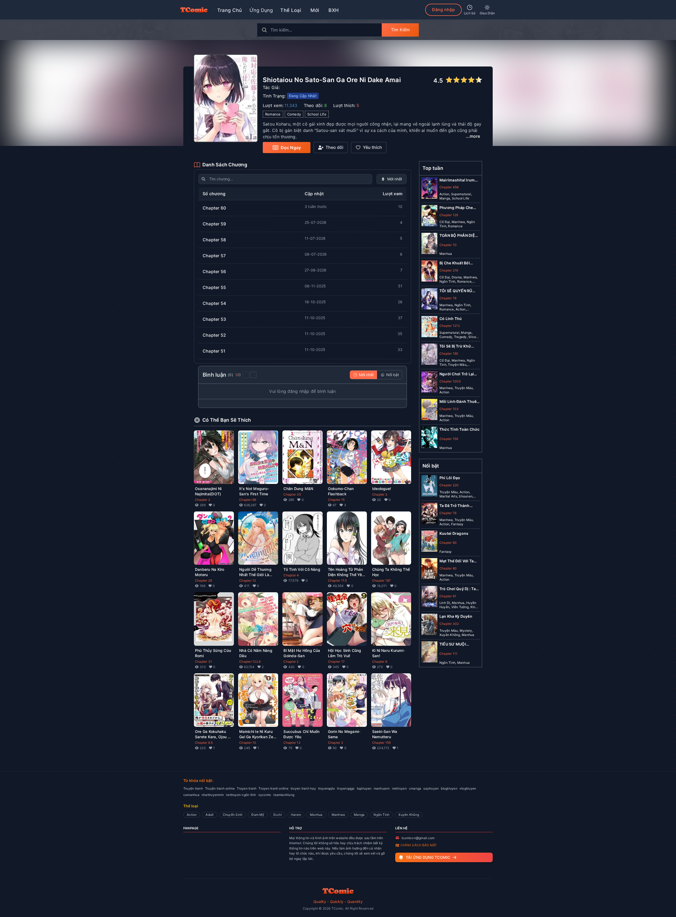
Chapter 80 (448, 568)
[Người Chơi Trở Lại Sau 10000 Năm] (429, 383)
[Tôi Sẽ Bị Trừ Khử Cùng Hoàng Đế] (429, 355)
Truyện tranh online (220, 788)
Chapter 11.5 (337, 580)
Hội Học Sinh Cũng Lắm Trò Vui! (344, 653)
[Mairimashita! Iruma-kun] (429, 189)
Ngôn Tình (381, 815)
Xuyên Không (408, 815)
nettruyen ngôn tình (241, 795)
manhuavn (382, 788)
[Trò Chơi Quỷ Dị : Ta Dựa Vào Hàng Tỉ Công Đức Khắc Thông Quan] (429, 597)
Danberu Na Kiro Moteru (209, 572)
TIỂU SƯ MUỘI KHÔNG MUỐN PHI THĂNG (456, 644)
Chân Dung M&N (298, 488)
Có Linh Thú (450, 318)
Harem (296, 815)
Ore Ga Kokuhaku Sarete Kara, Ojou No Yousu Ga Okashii (214, 734)
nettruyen (399, 788)
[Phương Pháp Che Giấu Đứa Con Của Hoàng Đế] (429, 216)
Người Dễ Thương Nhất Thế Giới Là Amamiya (255, 572)
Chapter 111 (448, 653)
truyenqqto (326, 788)
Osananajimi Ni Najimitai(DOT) (208, 491)
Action (192, 815)
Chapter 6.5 (204, 743)
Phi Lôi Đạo (449, 477)
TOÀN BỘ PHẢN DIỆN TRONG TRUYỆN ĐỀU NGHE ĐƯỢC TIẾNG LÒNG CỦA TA (458, 235)
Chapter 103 (449, 409)
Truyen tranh (246, 788)
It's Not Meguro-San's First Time (254, 491)
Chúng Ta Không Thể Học (391, 572)
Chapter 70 (448, 245)
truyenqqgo (345, 788)
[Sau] (253, 375)
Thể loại (290, 10)
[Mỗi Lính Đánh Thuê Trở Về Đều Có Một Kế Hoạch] (429, 410)
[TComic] (194, 10)
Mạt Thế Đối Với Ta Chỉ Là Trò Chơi (456, 560)
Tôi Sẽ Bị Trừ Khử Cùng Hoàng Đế (455, 346)
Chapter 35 (292, 494)
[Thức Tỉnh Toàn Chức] (429, 438)
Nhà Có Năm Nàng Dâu (255, 653)
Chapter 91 (447, 596)
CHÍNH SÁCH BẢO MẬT (419, 845)
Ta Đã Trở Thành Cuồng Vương (454, 505)
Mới (314, 10)
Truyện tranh (193, 788)
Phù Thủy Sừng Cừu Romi (213, 653)
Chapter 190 (449, 353)
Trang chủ (229, 10)
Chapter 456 (449, 187)
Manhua (316, 815)
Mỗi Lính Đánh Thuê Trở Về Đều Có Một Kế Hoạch (459, 401)
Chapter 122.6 (250, 662)
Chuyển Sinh (233, 815)
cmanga (415, 788)
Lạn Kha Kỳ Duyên (455, 616)
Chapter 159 (448, 439)
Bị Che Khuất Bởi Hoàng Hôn (454, 263)
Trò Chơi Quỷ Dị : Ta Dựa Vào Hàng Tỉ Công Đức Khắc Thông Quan (457, 588)
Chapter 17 (336, 662)
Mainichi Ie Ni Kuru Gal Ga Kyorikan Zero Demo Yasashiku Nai (258, 734)
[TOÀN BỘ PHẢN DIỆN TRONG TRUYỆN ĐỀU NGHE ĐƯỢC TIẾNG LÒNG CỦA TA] (429, 244)
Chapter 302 (449, 623)
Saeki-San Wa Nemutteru (384, 734)
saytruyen (431, 788)
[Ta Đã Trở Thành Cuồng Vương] (429, 514)
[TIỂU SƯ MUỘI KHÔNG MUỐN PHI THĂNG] (429, 653)
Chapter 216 (448, 270)
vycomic (265, 795)
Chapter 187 (381, 580)
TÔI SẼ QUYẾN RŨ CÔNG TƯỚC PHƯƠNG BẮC (455, 290)
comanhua (191, 795)
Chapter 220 (449, 485)
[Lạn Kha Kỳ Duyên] (429, 625)
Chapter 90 (448, 543)
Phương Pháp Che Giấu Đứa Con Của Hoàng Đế (456, 207)
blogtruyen (449, 788)
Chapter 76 (447, 513)
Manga (359, 815)
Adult (210, 815)
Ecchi (277, 815)
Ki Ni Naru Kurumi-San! (388, 653)
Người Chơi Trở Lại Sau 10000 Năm (456, 374)
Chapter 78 (447, 298)
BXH (333, 10)
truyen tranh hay (303, 788)
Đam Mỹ (257, 815)
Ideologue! (381, 488)
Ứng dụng (261, 10)
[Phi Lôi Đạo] (429, 486)
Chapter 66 (247, 500)
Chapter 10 (247, 743)
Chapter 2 (202, 500)
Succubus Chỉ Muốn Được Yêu (301, 734)
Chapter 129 (448, 215)
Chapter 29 (203, 580)
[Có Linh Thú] (429, 327)
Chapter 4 (291, 575)
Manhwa (338, 815)
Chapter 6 (379, 662)
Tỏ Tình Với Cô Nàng (301, 569)
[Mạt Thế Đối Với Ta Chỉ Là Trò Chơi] (429, 569)
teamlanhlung (283, 795)
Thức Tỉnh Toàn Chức (459, 429)
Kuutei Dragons (453, 533)
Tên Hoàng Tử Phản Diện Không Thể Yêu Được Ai (346, 572)
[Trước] (246, 375)
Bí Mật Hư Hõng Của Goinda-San (301, 653)
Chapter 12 (247, 580)
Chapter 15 (336, 500)
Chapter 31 (203, 662)
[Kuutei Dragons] (429, 542)
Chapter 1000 (450, 381)
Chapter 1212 (449, 326)
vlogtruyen (468, 788)
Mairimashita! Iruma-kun (459, 180)
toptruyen (364, 788)
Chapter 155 (381, 743)
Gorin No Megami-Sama (344, 734)
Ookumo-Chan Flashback (341, 491)
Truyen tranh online (273, 788)
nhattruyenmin (213, 795)
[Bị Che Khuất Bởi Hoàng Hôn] (429, 272)
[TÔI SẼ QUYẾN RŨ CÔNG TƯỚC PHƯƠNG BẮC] (429, 299)
